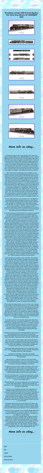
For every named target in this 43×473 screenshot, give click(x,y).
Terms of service (8, 459)
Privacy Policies (8, 456)
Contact (6, 453)
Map (5, 449)
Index (5, 446)
